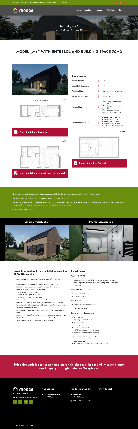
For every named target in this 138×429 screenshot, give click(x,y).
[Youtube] (66, 2)
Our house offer (67, 30)
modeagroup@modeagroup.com (44, 2)
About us (87, 10)
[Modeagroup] (26, 10)
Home (78, 10)
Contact (122, 10)
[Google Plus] (20, 402)
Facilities (110, 10)
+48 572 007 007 (21, 2)
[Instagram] (63, 2)
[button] (7, 243)
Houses (99, 10)
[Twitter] (26, 402)
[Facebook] (60, 2)
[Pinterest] (31, 402)
